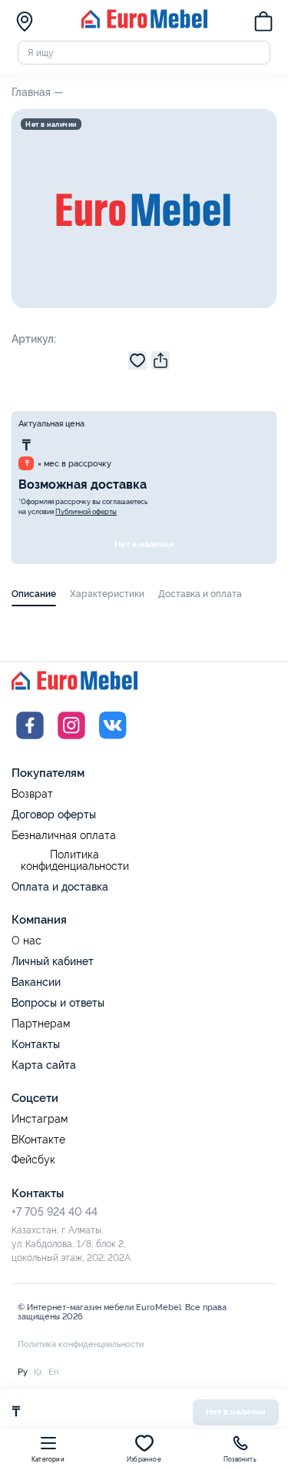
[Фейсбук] (30, 740)
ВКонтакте (38, 1140)
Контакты (36, 1044)
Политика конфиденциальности (75, 861)
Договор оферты (54, 814)
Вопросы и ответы (58, 1003)
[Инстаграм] (71, 740)
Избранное (144, 1459)
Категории (48, 1459)
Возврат (32, 794)
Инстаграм (40, 1119)
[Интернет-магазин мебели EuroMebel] (144, 25)
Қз (38, 1371)
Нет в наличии (144, 544)
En (53, 1371)
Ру (23, 1371)
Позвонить (240, 1459)
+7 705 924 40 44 (55, 1212)
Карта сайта (44, 1065)
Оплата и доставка (60, 887)
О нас (26, 941)
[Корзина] (263, 23)
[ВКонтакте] (112, 740)
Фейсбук (33, 1160)
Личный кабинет (53, 961)
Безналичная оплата (64, 835)
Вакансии (36, 982)
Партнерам (41, 1024)
